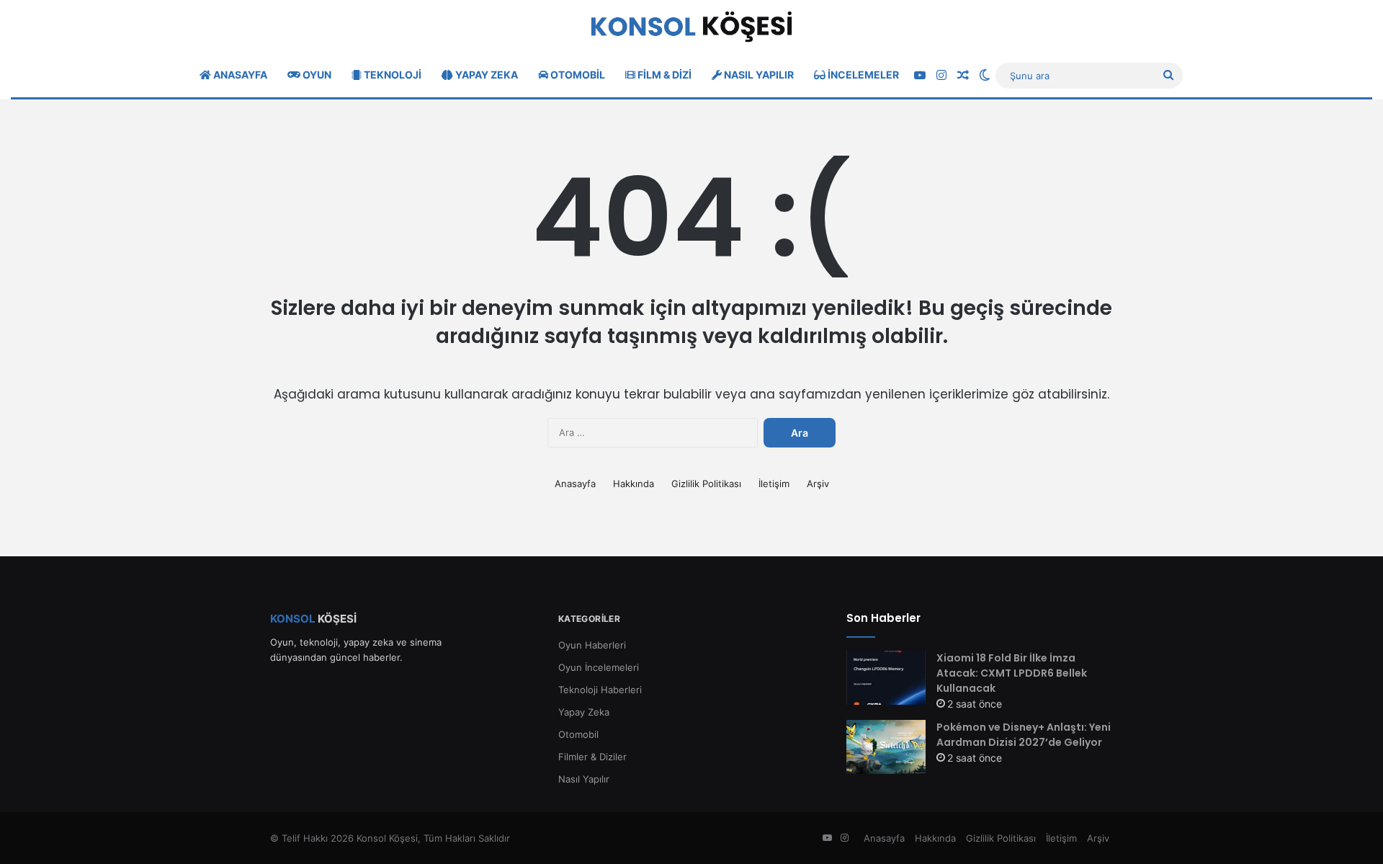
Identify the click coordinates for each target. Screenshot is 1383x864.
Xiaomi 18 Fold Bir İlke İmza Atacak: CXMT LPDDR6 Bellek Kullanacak (1011, 673)
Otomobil (576, 74)
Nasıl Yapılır (758, 74)
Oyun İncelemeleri (598, 667)
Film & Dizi (663, 74)
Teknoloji (391, 74)
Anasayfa (239, 74)
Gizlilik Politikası (706, 483)
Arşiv (818, 483)
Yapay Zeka (485, 74)
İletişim (773, 483)
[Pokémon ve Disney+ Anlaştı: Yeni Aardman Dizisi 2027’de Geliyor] (886, 747)
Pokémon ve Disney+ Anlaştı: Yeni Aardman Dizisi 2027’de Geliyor (1023, 734)
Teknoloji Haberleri (600, 689)
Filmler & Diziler (592, 756)
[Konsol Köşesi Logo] (691, 27)
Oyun (315, 74)
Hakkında (633, 483)
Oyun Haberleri (592, 645)
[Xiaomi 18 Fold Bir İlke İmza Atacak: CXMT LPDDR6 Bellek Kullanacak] (886, 678)
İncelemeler (862, 74)
